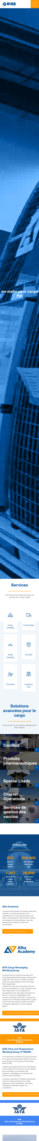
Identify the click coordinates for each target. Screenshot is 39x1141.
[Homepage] (9, 4)
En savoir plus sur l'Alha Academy (15, 931)
